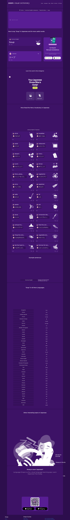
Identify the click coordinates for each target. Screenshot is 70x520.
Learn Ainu (25, 518)
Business (55, 3)
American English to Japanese (31, 10)
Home (22, 10)
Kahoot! (52, 3)
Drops (42, 3)
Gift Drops (60, 3)
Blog (49, 3)
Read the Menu (43, 10)
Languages (46, 3)
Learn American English (49, 518)
